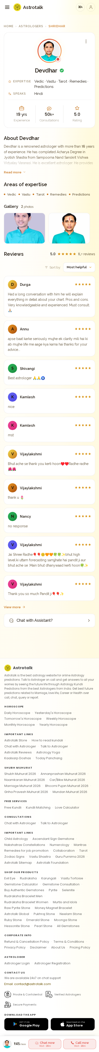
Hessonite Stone (17, 926)
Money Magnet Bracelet (53, 908)
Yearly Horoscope (53, 724)
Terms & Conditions (69, 941)
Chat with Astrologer (20, 746)
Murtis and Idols (65, 902)
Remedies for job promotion (26, 850)
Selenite (68, 890)
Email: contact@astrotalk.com (27, 984)
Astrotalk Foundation (52, 862)
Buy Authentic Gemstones (24, 890)
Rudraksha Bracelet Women (26, 902)
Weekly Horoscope (61, 718)
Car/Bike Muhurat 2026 (67, 780)
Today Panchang (49, 758)
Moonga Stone (65, 920)
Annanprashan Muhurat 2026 (63, 773)
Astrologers (31, 26)
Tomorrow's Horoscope (23, 718)
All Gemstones (68, 926)
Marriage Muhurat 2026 (22, 786)
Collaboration (64, 850)
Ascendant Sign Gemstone (53, 838)
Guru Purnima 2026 (70, 856)
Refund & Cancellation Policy (26, 941)
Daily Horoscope (17, 713)
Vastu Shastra (40, 856)
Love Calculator (67, 807)
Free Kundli (12, 807)
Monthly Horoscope (19, 724)
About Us (58, 947)
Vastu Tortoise (72, 878)
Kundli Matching (38, 807)
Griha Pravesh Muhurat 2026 (26, 792)
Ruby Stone (13, 920)
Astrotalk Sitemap (18, 862)
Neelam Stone (71, 914)
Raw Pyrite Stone (17, 908)
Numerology (59, 845)
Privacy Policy (14, 947)
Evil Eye (9, 878)
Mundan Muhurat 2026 (70, 792)
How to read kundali (47, 740)
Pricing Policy (80, 947)
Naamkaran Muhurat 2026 (24, 780)
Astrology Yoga (48, 752)
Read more (12, 172)
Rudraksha (28, 878)
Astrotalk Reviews (18, 752)
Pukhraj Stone (44, 914)
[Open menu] (7, 7)
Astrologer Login (17, 963)
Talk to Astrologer (54, 746)
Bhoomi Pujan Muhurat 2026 (66, 786)
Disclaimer (38, 947)
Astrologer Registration (52, 963)
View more (12, 607)
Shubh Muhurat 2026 (20, 773)
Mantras (80, 845)
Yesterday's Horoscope (53, 713)
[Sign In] (91, 7)
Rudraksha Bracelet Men (23, 896)
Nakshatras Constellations (24, 845)
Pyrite (53, 890)
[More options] (86, 41)
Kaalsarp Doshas (17, 758)
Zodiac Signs (14, 856)
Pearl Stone (43, 926)
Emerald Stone (38, 920)
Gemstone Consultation (61, 884)
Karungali (48, 878)
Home (8, 26)
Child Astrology (16, 838)
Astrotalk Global (16, 914)
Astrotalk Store (15, 740)
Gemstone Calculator (21, 884)
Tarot (83, 850)
